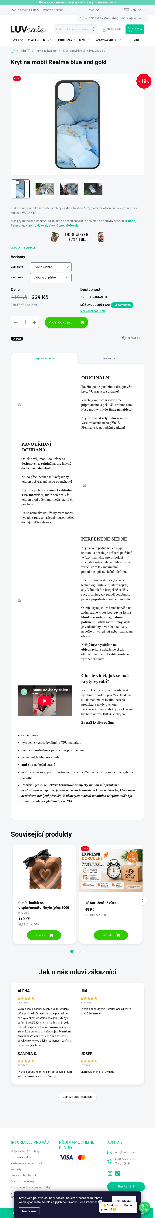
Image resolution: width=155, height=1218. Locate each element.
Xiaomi (30, 225)
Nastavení (29, 1211)
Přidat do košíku (60, 322)
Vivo (52, 225)
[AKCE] (111, 872)
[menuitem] (17, 40)
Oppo (60, 225)
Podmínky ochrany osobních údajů (31, 1187)
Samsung (17, 225)
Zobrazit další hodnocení (77, 1096)
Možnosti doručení (92, 311)
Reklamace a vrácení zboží (27, 1163)
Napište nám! (126, 1186)
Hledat (93, 29)
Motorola (72, 225)
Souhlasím (124, 1201)
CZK (133, 9)
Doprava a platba (53, 9)
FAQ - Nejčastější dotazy (25, 9)
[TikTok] (117, 1173)
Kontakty (16, 1169)
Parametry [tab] (108, 358)
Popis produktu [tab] (44, 358)
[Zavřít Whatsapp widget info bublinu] (100, 1202)
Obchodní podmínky (22, 1181)
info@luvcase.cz (124, 1152)
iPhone (130, 221)
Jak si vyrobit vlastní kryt (25, 1175)
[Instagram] (110, 1173)
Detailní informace (23, 247)
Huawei (42, 225)
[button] (72, 951)
